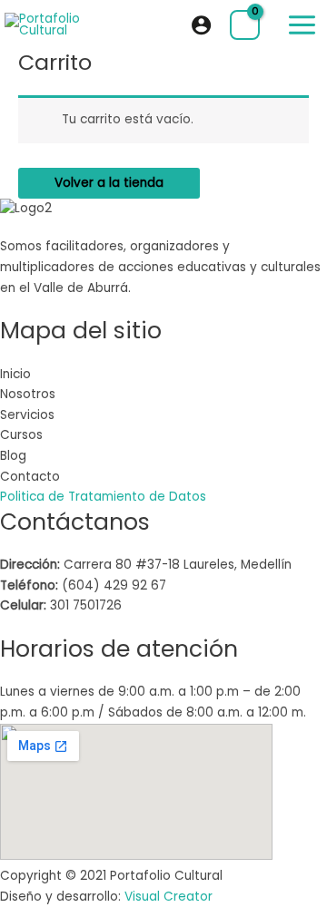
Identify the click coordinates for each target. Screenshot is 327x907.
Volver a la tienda (109, 182)
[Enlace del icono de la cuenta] (201, 25)
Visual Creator (168, 896)
